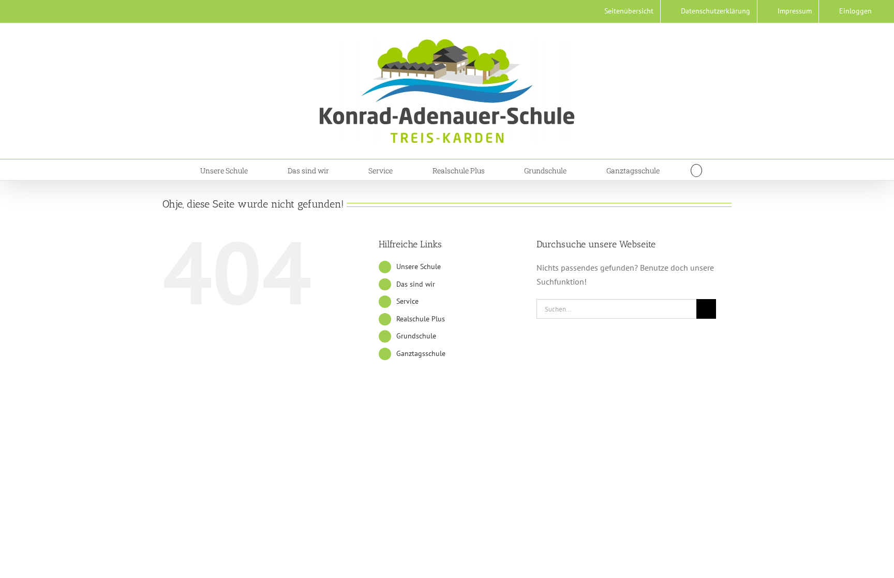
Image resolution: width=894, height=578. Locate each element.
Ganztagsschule (420, 353)
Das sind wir (415, 284)
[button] (697, 169)
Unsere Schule (418, 266)
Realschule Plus (420, 318)
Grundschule (416, 335)
